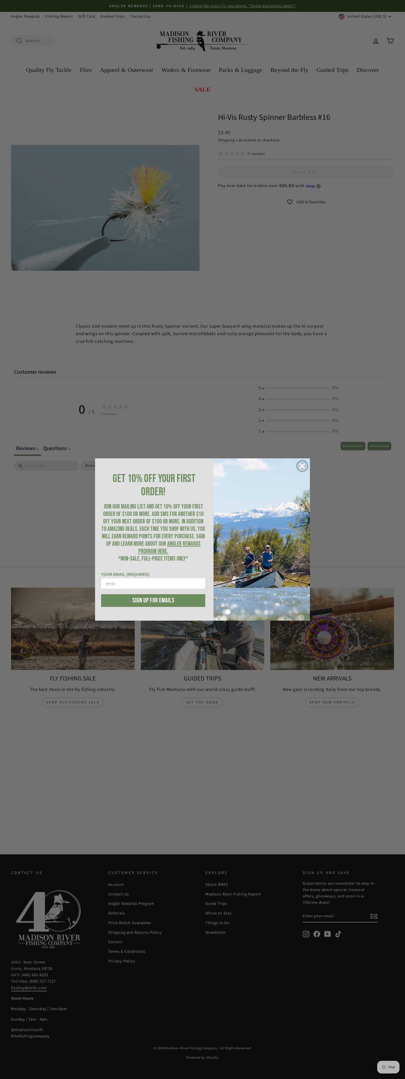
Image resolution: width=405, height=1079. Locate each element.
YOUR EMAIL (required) (125, 574)
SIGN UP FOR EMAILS (153, 600)
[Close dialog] (302, 466)
